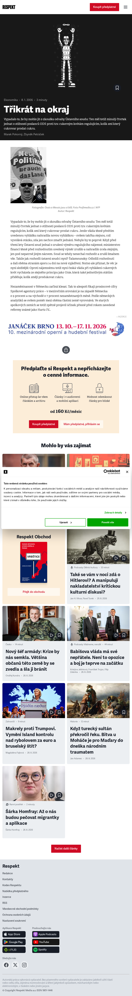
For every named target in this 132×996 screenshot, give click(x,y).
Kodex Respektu (11, 885)
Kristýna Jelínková (78, 669)
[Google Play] (14, 942)
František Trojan (96, 669)
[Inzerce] (66, 329)
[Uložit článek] (117, 88)
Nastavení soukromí (14, 920)
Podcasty (78, 567)
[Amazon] (14, 950)
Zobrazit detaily (113, 512)
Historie (74, 721)
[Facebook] (6, 968)
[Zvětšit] (28, 175)
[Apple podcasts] (45, 934)
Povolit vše (108, 522)
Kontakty (7, 879)
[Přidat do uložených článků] (124, 558)
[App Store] (14, 934)
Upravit (64, 522)
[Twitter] (15, 968)
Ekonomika (11, 100)
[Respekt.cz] (9, 7)
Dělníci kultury (91, 567)
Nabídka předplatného (15, 891)
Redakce (7, 873)
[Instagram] (24, 968)
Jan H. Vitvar (76, 598)
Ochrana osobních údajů (16, 914)
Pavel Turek (88, 598)
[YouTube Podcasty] (45, 942)
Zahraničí (10, 721)
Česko (9, 644)
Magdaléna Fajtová (15, 752)
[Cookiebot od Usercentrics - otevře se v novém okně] (106, 471)
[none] (40, 197)
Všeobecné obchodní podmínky (20, 909)
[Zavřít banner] (127, 472)
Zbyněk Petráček (34, 134)
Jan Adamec (76, 758)
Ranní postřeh (16, 804)
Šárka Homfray (13, 830)
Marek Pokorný (13, 134)
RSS (4, 903)
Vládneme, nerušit (92, 644)
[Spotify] (45, 950)
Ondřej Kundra (13, 675)
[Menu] (125, 7)
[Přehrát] (116, 558)
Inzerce (6, 897)
